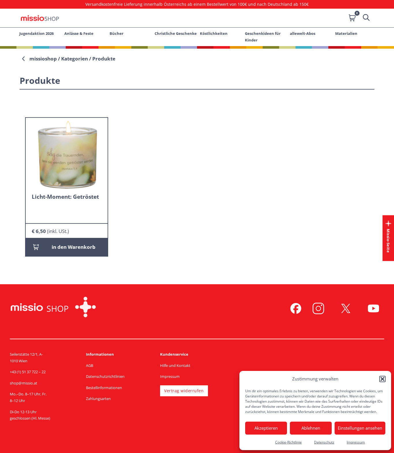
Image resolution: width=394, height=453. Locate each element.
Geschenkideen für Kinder (263, 37)
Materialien (346, 33)
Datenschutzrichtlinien (105, 376)
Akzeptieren (266, 428)
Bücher (116, 33)
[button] (382, 379)
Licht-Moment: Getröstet (65, 196)
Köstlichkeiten (214, 33)
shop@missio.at (23, 383)
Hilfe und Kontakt (175, 365)
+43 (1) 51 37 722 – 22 (28, 371)
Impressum (356, 442)
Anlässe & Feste (78, 33)
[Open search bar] (366, 18)
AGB (89, 365)
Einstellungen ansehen (360, 428)
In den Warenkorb (73, 247)
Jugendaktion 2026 (36, 33)
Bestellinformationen (104, 387)
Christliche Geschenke (176, 33)
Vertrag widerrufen (184, 390)
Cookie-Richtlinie (288, 442)
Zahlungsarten (98, 398)
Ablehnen (310, 428)
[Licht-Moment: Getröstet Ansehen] (67, 154)
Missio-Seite (388, 241)
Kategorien (74, 58)
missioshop (43, 58)
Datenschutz (324, 442)
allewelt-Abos (302, 33)
